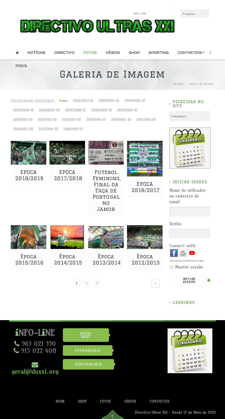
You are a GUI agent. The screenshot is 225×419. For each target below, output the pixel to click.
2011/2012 (47, 120)
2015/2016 (146, 120)
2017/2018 (48, 129)
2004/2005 (135, 101)
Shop (134, 53)
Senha (175, 223)
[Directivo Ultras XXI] (96, 23)
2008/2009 (101, 110)
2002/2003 (83, 101)
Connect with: (183, 245)
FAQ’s (21, 66)
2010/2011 (23, 120)
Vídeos (113, 53)
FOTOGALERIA (87, 350)
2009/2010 (127, 110)
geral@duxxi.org (35, 371)
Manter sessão (189, 267)
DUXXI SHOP (85, 335)
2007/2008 (75, 110)
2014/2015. (121, 120)
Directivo (64, 53)
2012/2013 (71, 120)
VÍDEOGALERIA (88, 364)
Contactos (190, 53)
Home (180, 83)
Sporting (159, 53)
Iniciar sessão (189, 280)
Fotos (90, 53)
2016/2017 (23, 129)
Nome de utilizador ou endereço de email (187, 195)
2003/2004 (109, 101)
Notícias (36, 53)
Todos (63, 101)
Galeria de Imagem (201, 83)
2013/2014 (96, 120)
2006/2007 (49, 110)
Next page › (155, 283)
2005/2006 (23, 110)
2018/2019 (73, 129)
